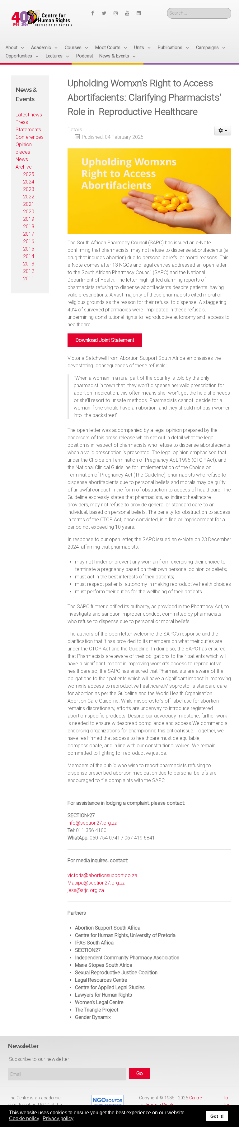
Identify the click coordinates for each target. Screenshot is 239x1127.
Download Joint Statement (105, 340)
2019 (28, 219)
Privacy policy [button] (58, 1118)
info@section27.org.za (92, 823)
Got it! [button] (217, 1116)
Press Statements (28, 126)
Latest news (29, 115)
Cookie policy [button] (24, 1118)
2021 (28, 204)
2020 (28, 212)
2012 (28, 271)
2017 (28, 234)
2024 (28, 182)
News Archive (24, 163)
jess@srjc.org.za (86, 890)
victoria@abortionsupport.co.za (102, 875)
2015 (28, 249)
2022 (28, 197)
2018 (28, 226)
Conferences (30, 137)
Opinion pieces (24, 148)
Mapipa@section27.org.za (96, 883)
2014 (28, 256)
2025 (28, 174)
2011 (28, 279)
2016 (28, 241)
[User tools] (223, 130)
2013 (28, 264)
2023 (28, 189)
